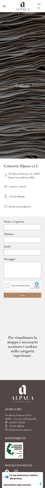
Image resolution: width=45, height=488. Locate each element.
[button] (4, 6)
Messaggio (9, 259)
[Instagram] (16, 472)
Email (7, 246)
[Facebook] (7, 472)
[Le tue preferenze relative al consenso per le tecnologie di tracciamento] (40, 483)
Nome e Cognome (14, 221)
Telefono (9, 234)
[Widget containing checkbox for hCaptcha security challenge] (23, 285)
